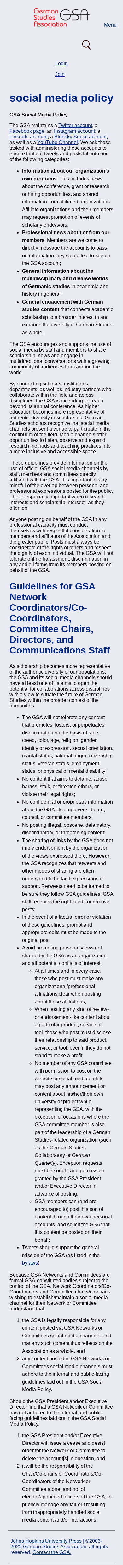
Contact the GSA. (51, 1552)
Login (61, 63)
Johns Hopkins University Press (46, 1541)
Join (60, 74)
